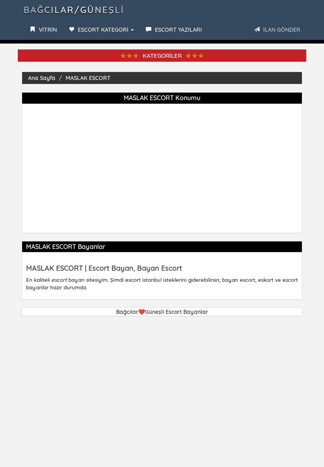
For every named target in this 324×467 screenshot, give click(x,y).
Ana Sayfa (41, 78)
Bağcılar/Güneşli (74, 9)
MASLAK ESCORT (88, 78)
